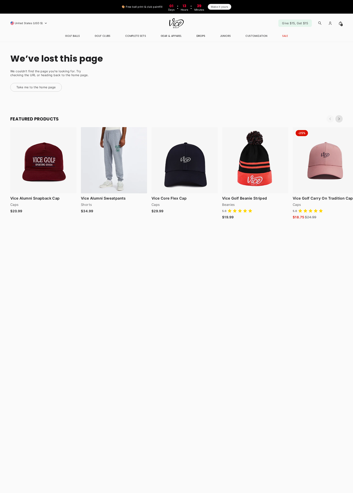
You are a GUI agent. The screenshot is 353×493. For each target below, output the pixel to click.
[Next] (339, 119)
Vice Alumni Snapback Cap (35, 198)
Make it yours (219, 6)
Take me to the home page (36, 87)
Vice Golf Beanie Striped (244, 198)
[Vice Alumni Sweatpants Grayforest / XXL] (114, 160)
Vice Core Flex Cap (169, 198)
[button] (29, 23)
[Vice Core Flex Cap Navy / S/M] (184, 160)
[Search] (320, 23)
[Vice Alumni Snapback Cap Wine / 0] (43, 160)
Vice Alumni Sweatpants (103, 198)
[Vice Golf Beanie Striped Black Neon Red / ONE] (255, 160)
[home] (176, 23)
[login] (330, 23)
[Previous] (330, 119)
